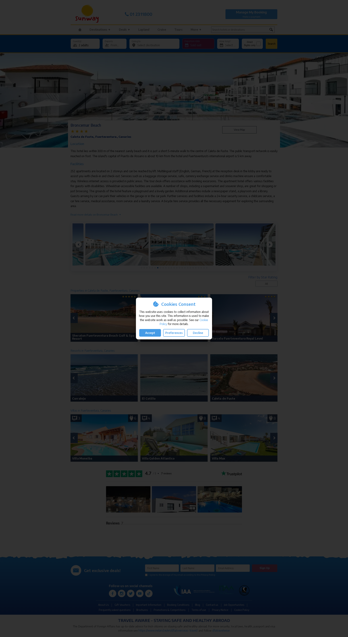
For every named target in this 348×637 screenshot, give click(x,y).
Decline (198, 333)
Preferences (174, 333)
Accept (150, 333)
